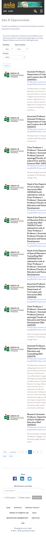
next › (5, 456)
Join (5, 11)
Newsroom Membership (17, 518)
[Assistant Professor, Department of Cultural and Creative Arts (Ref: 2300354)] (14, 74)
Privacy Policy (33, 507)
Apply (6, 65)
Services (36, 518)
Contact (18, 507)
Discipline (6, 45)
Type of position (20, 45)
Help (34, 513)
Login (10, 11)
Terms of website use (19, 513)
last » (11, 456)
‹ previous (13, 452)
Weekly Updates (24, 498)
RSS (22, 523)
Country (5, 53)
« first (5, 452)
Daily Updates (10, 498)
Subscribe (37, 497)
